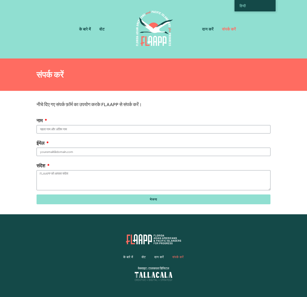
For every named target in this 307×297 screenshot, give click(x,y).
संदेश (41, 166)
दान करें (208, 29)
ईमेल (41, 143)
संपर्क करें (229, 29)
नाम (40, 120)
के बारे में (85, 29)
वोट (102, 29)
